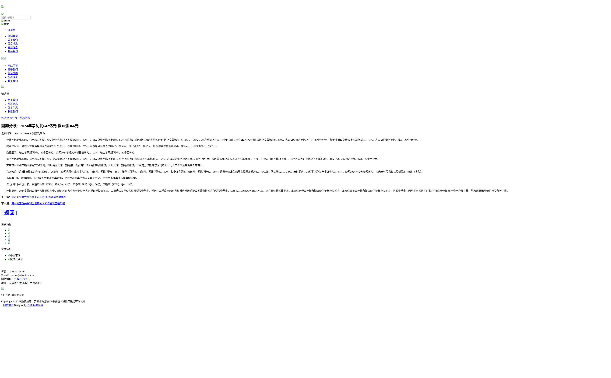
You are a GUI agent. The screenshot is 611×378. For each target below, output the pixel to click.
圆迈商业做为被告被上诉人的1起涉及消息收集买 (38, 197)
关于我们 (13, 39)
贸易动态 (13, 43)
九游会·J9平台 (9, 118)
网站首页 (13, 36)
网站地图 (8, 305)
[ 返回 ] (9, 213)
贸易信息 (13, 47)
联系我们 (13, 51)
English (11, 29)
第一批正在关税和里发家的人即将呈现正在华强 (38, 203)
